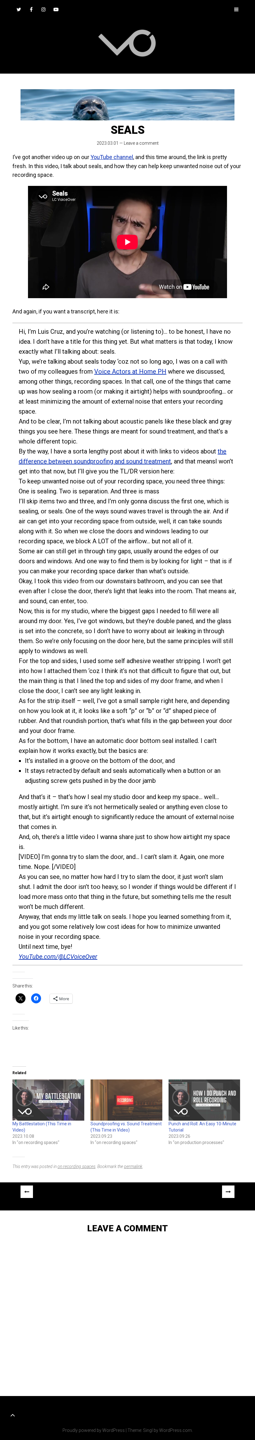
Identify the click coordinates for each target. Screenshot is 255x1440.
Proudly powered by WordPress (94, 1430)
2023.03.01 (107, 143)
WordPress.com (175, 1430)
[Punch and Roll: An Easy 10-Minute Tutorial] (204, 1100)
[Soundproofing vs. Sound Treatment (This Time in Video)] (126, 1100)
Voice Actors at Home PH (130, 371)
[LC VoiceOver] (127, 43)
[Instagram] (43, 9)
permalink (133, 1166)
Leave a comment (141, 143)
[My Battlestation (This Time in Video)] (48, 1100)
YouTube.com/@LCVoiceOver (58, 956)
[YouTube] (56, 9)
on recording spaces (76, 1166)
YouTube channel (111, 157)
